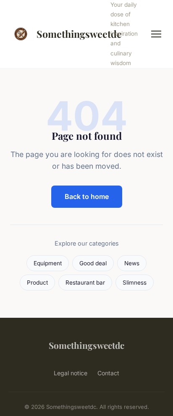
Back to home (87, 196)
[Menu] (156, 34)
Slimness (135, 282)
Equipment (48, 263)
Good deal (93, 263)
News (131, 263)
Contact (108, 373)
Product (37, 282)
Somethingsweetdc (68, 33)
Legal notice (70, 373)
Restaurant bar (85, 282)
